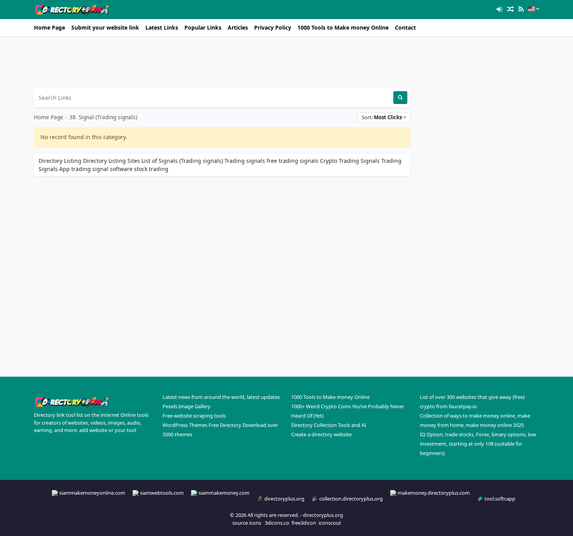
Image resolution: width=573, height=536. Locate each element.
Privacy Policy (272, 27)
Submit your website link (105, 27)
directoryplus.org (284, 498)
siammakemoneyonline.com (92, 492)
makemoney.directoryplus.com (434, 492)
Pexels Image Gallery (186, 406)
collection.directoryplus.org (351, 498)
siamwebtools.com (162, 492)
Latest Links (161, 27)
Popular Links (202, 27)
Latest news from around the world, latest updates (221, 396)
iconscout (329, 522)
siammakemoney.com (223, 492)
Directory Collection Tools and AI (328, 424)
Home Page (49, 27)
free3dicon (304, 522)
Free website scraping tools (194, 415)
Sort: (382, 117)
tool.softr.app (500, 498)
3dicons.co (277, 522)
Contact (405, 27)
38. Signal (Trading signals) (103, 117)
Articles (238, 27)
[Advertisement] (222, 62)
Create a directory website (321, 434)
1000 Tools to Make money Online (343, 27)
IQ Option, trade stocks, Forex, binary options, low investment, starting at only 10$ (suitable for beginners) (478, 444)
